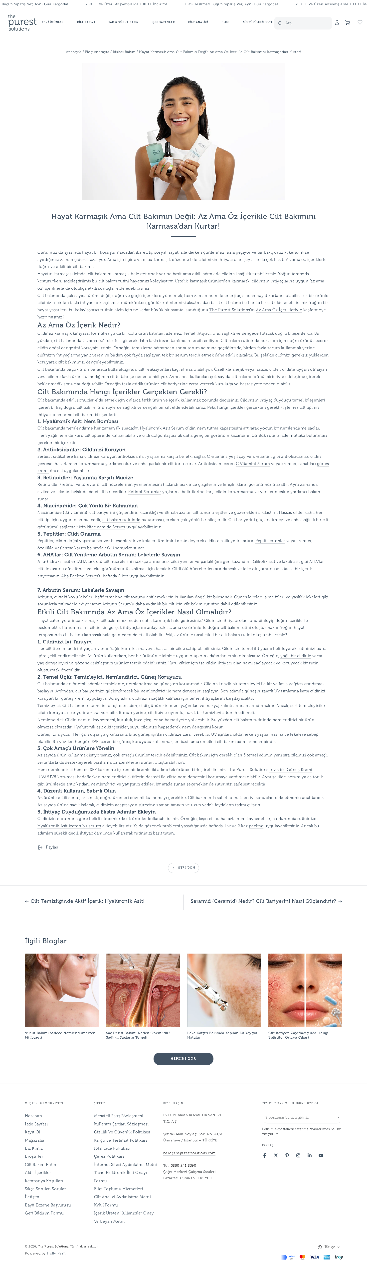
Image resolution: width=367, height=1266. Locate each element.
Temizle (315, 23)
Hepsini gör (183, 1058)
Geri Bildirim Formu (44, 1213)
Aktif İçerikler (38, 1173)
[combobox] (295, 23)
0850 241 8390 (183, 1166)
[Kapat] (325, 23)
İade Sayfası (36, 1124)
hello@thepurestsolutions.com (189, 1153)
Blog (89, 52)
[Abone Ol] (339, 1117)
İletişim (32, 1197)
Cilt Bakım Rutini (41, 1165)
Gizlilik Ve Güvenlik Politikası (122, 1132)
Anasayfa (73, 52)
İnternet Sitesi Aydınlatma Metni (125, 1165)
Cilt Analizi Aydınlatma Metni (122, 1197)
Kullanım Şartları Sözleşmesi (121, 1124)
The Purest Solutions (53, 1246)
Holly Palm (56, 1253)
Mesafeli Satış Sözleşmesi (118, 1116)
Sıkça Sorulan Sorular (45, 1189)
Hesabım (33, 1116)
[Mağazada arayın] (280, 23)
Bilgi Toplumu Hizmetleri (118, 1189)
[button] (307, 22)
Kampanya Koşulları (44, 1181)
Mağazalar (34, 1141)
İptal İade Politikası (112, 1149)
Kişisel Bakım (125, 52)
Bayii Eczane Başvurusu (48, 1205)
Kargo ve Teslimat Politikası (120, 1141)
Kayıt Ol (32, 1132)
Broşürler (34, 1157)
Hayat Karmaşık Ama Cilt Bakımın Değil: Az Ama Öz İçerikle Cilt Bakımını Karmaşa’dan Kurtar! (220, 52)
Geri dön (186, 868)
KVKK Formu (106, 1205)
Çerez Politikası (109, 1157)
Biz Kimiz (34, 1149)
